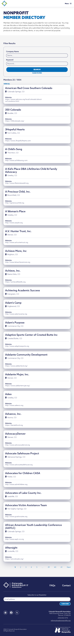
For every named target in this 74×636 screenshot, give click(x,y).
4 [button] (31, 567)
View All (7, 84)
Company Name (12, 52)
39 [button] (49, 567)
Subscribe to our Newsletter (37, 595)
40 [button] (55, 567)
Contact (66, 585)
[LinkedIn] (5, 613)
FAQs (52, 585)
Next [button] (69, 567)
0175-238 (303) (63, 618)
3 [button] (25, 567)
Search (37, 69)
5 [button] (36, 567)
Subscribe (65, 604)
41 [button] (61, 567)
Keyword (9, 60)
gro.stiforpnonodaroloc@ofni (61, 620)
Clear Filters (37, 73)
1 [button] (15, 567)
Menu (67, 3)
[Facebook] (11, 613)
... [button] (42, 567)
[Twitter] (17, 613)
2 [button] (20, 567)
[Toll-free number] (70, 617)
